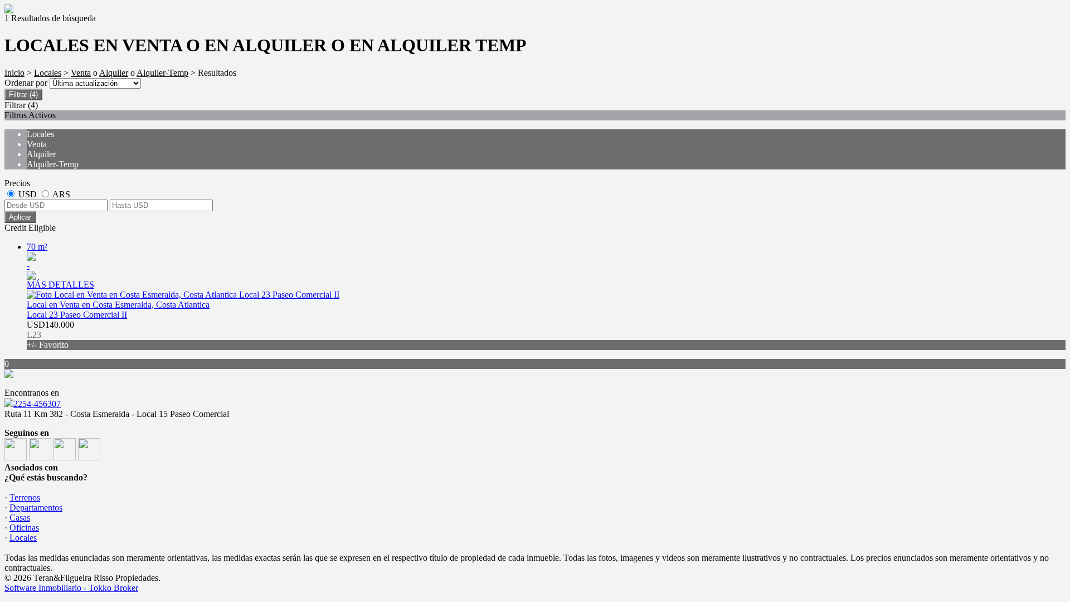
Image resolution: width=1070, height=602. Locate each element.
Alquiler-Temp (162, 72)
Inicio (14, 72)
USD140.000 (50, 334)
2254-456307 (37, 404)
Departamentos (35, 507)
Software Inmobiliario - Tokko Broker (71, 588)
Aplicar (20, 217)
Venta (81, 72)
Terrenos (24, 497)
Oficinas (24, 527)
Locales (47, 72)
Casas (19, 517)
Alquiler (113, 72)
